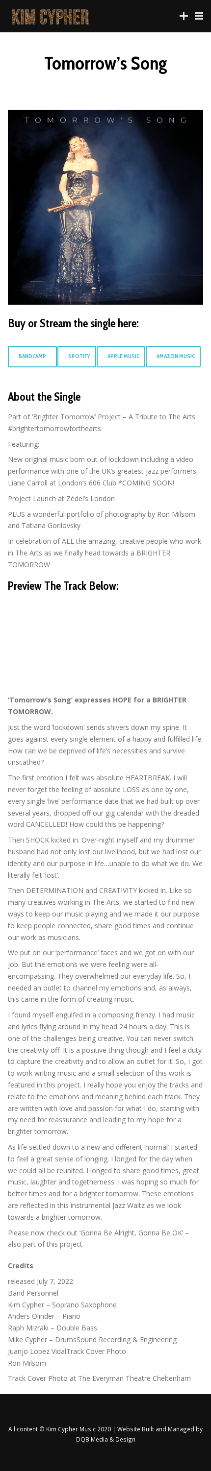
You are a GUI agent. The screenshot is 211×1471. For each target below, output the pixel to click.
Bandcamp (32, 356)
